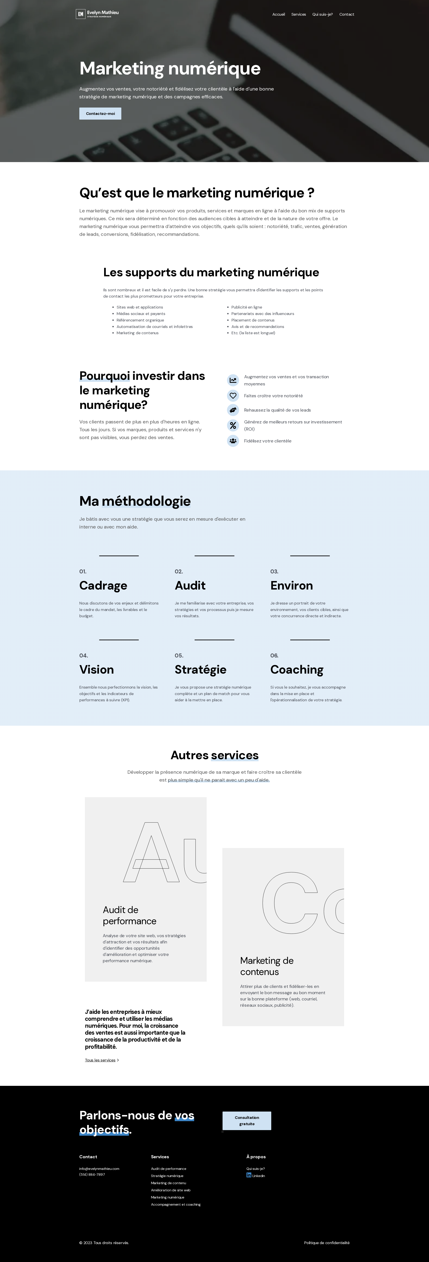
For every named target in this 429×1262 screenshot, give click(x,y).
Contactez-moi (100, 113)
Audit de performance (168, 1168)
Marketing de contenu (168, 1183)
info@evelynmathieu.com (99, 1168)
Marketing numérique (168, 1197)
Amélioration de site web (171, 1190)
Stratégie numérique (167, 1175)
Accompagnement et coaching (176, 1204)
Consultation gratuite (247, 1121)
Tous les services (100, 1060)
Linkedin (258, 1175)
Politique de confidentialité (327, 1242)
